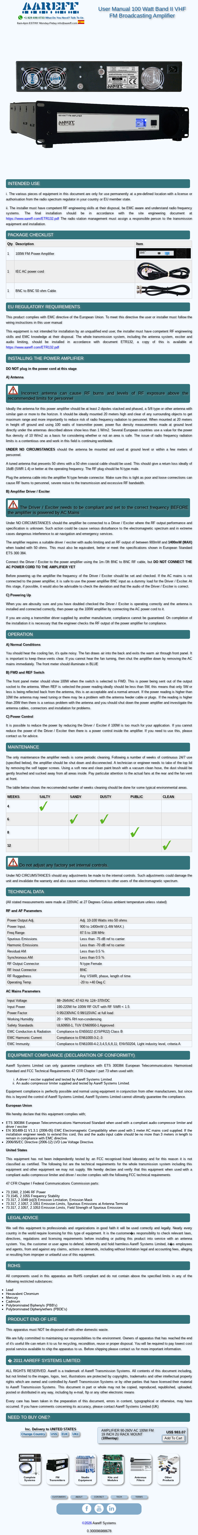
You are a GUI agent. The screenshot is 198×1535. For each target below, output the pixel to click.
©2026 (87, 1523)
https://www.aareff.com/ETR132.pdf (32, 219)
